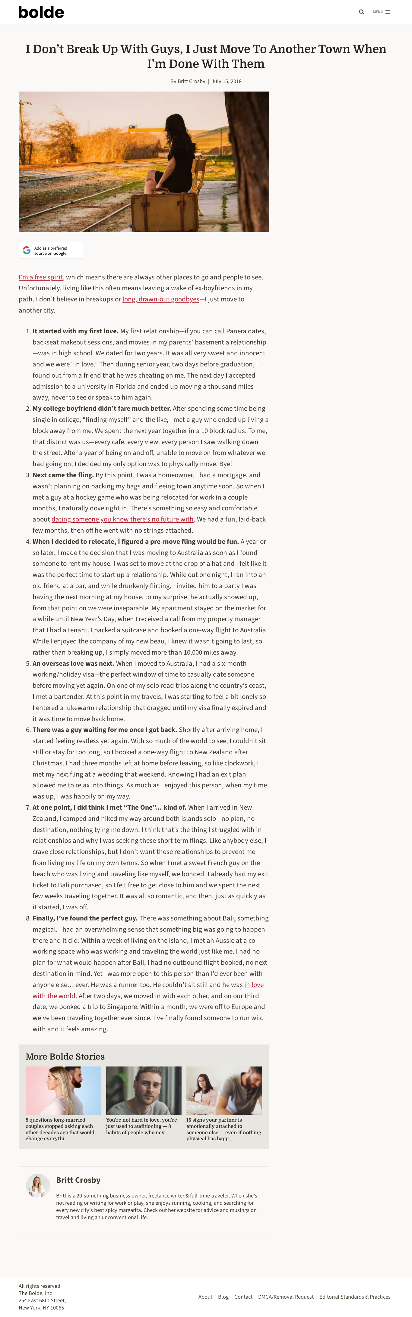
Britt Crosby (191, 81)
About (205, 1297)
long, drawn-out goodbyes (160, 299)
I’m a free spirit (41, 277)
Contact (243, 1297)
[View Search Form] (361, 12)
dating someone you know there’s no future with (123, 519)
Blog (223, 1297)
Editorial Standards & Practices (355, 1297)
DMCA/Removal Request (286, 1297)
